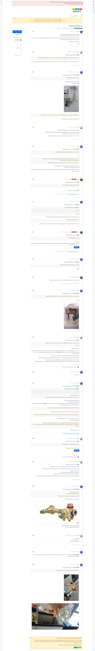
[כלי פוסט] (32, 47)
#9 (32, 259)
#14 (33, 383)
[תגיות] (94, 6)
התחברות (75, 647)
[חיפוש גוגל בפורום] (94, 12)
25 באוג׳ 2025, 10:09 (66, 232)
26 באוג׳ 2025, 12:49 (71, 438)
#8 (32, 232)
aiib (78, 31)
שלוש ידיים (77, 51)
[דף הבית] (94, 1)
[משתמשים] (94, 10)
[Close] (31, 638)
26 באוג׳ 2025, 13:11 (73, 486)
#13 (33, 371)
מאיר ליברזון (77, 277)
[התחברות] (1, 1)
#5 (32, 146)
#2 (32, 51)
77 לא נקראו (18, 48)
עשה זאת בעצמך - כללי (77, 28)
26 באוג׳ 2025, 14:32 (73, 564)
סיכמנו (76, 348)
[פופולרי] (94, 8)
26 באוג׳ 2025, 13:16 (73, 551)
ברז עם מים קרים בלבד (70, 55)
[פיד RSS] (56, 28)
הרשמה (80, 647)
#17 (33, 486)
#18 (33, 535)
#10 (33, 277)
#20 (33, 564)
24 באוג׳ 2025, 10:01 (73, 31)
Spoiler (77, 247)
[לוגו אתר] (77, 10)
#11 (33, 290)
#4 (32, 127)
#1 (32, 31)
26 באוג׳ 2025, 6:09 (73, 371)
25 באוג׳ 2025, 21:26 (73, 290)
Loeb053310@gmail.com (72, 194)
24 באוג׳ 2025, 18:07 (73, 71)
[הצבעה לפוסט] (38, 47)
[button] (94, 650)
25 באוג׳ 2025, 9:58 (73, 201)
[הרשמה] (1, 3)
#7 (32, 201)
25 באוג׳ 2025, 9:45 (66, 179)
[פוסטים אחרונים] (94, 3)
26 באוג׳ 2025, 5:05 (71, 337)
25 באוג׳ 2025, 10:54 (73, 259)
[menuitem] (1, 1)
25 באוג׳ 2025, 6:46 (71, 127)
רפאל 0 (78, 179)
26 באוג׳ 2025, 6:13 (73, 383)
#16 (33, 461)
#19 (33, 551)
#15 (33, 438)
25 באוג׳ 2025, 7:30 (73, 146)
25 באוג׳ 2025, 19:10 (70, 277)
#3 (32, 71)
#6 (32, 179)
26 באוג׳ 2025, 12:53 (71, 461)
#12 (33, 337)
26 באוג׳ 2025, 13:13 (71, 535)
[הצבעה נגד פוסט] (34, 47)
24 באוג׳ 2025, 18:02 (71, 51)
